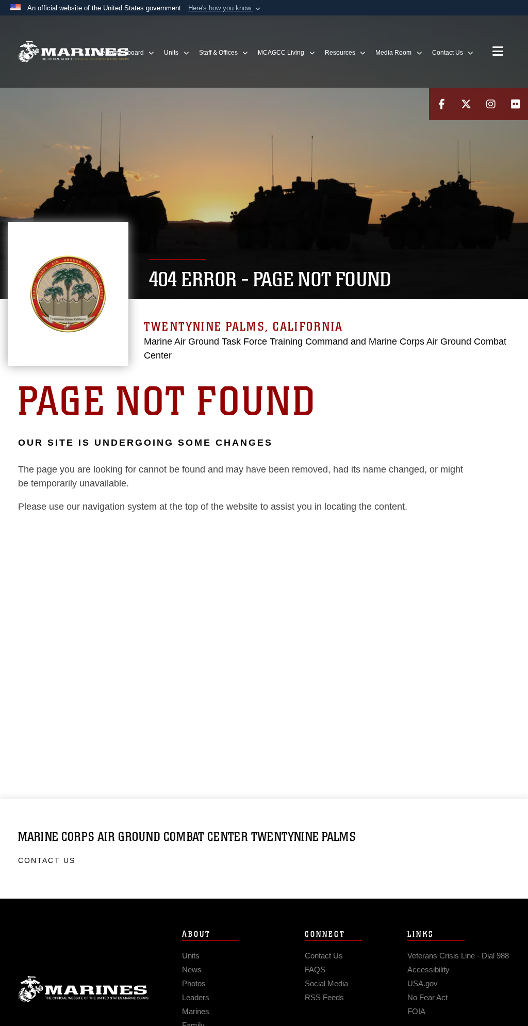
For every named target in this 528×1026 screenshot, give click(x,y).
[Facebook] (441, 104)
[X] (466, 104)
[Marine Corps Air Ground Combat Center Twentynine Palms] (73, 52)
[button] (225, 8)
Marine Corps (83, 989)
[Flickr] (515, 104)
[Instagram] (490, 104)
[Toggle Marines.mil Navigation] (498, 52)
